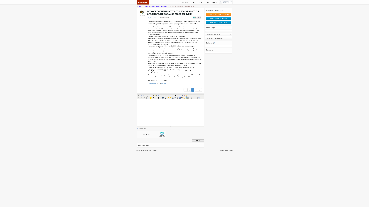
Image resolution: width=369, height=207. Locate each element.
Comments (152, 84)
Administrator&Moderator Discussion (156, 6)
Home (140, 6)
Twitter (200, 2)
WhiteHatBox (143, 2)
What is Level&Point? (226, 151)
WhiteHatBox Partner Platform (219, 22)
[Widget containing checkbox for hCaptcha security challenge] (151, 134)
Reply (193, 2)
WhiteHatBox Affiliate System (219, 18)
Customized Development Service (219, 14)
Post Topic (185, 2)
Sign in (207, 2)
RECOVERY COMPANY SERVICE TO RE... (183, 6)
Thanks (163, 84)
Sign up (214, 2)
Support (155, 151)
